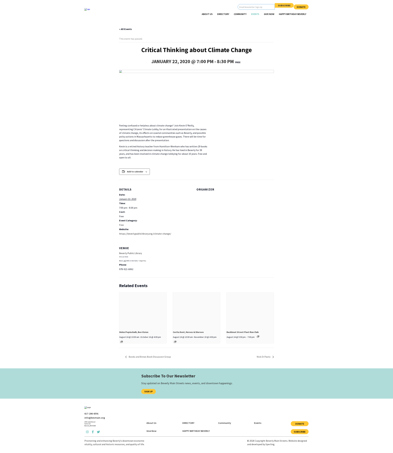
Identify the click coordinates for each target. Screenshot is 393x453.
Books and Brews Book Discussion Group (149, 356)
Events (255, 14)
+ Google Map (142, 261)
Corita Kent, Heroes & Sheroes (188, 332)
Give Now (269, 14)
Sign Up (148, 391)
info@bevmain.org (94, 417)
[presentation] (142, 310)
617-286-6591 (91, 413)
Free (121, 224)
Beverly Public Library (130, 253)
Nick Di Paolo (264, 356)
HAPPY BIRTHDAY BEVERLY (292, 14)
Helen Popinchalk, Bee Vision (133, 332)
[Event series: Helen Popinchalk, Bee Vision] (122, 342)
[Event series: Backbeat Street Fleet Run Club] (258, 336)
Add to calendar (135, 171)
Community (240, 14)
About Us (207, 14)
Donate (301, 6)
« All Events (125, 29)
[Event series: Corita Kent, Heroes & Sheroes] (175, 342)
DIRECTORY (223, 14)
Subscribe (284, 5)
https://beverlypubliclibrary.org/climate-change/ (145, 233)
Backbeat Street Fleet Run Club (243, 332)
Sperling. (270, 444)
